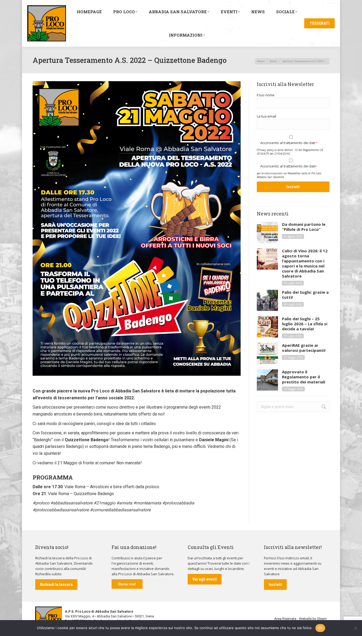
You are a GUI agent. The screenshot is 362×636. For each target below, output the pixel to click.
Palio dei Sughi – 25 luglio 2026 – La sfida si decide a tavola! (304, 323)
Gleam (322, 619)
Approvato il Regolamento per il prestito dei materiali (303, 376)
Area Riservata (285, 619)
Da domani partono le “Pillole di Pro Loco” (303, 227)
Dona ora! (127, 584)
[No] (355, 628)
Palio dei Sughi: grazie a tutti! (305, 295)
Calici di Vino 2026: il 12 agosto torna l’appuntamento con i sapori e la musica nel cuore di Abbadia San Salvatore (305, 263)
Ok (320, 628)
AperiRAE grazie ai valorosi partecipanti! (303, 348)
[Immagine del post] (267, 232)
